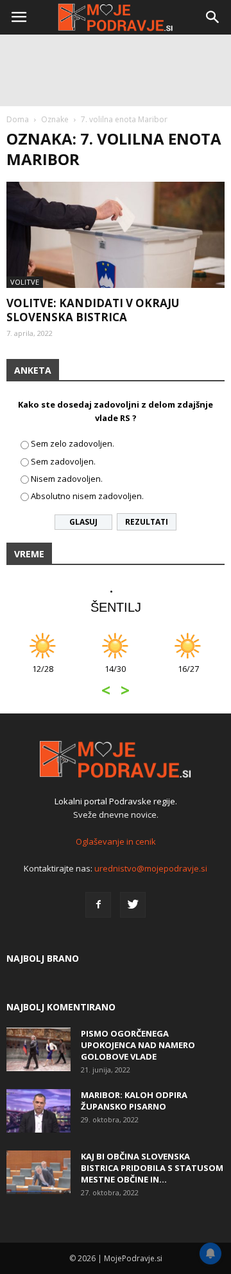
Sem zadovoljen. (63, 461)
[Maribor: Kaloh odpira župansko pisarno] (38, 1111)
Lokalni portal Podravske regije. (116, 801)
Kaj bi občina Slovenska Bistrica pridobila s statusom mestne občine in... (152, 1168)
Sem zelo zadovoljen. (72, 443)
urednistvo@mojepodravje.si (150, 868)
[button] (213, 17)
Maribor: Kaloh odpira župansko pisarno (134, 1100)
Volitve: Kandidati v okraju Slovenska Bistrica (92, 310)
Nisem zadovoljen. (67, 478)
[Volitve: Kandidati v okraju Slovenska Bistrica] (115, 235)
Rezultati (146, 521)
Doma (17, 119)
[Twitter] (133, 905)
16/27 (188, 675)
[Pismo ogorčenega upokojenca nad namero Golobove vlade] (38, 1050)
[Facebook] (98, 905)
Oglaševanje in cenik (116, 841)
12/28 (42, 675)
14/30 (115, 675)
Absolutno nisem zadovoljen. (87, 496)
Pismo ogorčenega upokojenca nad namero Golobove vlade (138, 1045)
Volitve (24, 282)
